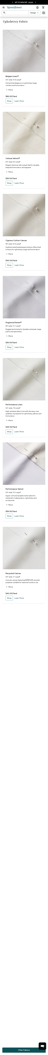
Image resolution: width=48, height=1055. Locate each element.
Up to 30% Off (21, 2)
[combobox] (34, 12)
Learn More (19, 101)
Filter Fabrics (24, 1050)
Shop (9, 101)
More (9, 89)
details (30, 2)
